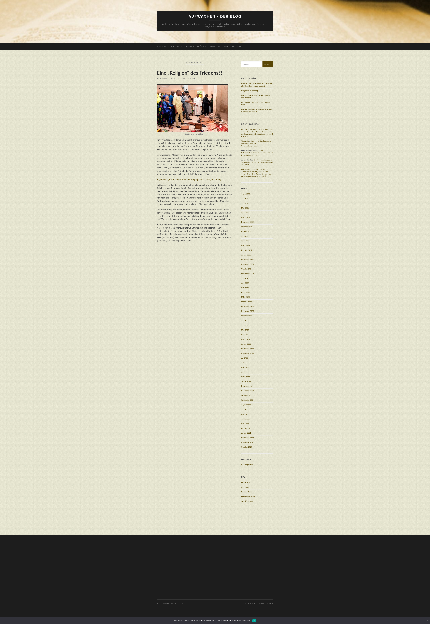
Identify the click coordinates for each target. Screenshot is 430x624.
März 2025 (245, 245)
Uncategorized (247, 465)
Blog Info (175, 46)
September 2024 (247, 274)
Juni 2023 (245, 325)
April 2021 (245, 419)
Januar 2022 (246, 381)
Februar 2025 (246, 250)
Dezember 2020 (247, 438)
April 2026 (245, 213)
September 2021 (247, 400)
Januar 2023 (246, 344)
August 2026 (246, 194)
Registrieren (245, 482)
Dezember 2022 (247, 349)
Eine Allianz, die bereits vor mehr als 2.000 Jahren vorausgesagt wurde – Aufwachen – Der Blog (255, 171)
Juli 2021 (244, 409)
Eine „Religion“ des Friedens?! (189, 73)
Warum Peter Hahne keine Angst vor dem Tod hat (255, 97)
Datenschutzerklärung (195, 46)
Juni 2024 (245, 283)
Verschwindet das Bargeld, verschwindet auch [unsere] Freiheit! (257, 134)
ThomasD (174, 79)
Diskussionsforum (232, 46)
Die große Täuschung (249, 91)
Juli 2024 (244, 278)
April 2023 (245, 334)
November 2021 (247, 391)
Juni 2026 (245, 203)
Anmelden (245, 487)
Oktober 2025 (246, 227)
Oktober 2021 (246, 395)
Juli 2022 (244, 358)
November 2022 (247, 353)
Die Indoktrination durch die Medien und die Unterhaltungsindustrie (256, 143)
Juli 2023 (244, 320)
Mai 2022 (245, 367)
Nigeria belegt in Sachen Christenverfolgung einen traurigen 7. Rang (189, 180)
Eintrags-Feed (246, 492)
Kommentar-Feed (248, 496)
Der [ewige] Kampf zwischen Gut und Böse (255, 104)
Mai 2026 (245, 208)
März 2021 (245, 423)
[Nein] (427, 621)
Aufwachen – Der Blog (173, 603)
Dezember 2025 (247, 222)
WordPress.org (247, 501)
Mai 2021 (245, 414)
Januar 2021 (246, 433)
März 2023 (245, 339)
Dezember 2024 (247, 260)
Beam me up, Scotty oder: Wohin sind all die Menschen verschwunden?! (257, 85)
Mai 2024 (245, 288)
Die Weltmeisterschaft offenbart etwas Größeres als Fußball (256, 111)
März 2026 (245, 217)
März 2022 (245, 377)
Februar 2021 (246, 428)
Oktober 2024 (246, 269)
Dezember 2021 (247, 386)
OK (254, 620)
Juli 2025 (244, 236)
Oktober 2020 (246, 447)
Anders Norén (258, 603)
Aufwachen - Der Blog (215, 16)
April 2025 (245, 241)
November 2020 (247, 442)
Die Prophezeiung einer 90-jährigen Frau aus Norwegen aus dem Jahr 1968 (257, 162)
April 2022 (245, 372)
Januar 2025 (246, 255)
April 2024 (245, 292)
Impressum (215, 46)
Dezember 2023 (247, 306)
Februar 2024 (246, 302)
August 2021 (246, 405)
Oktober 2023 (246, 316)
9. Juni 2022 (162, 79)
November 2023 (247, 311)
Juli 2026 (244, 199)
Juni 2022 (245, 363)
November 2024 (247, 264)
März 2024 (245, 297)
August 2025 (246, 231)
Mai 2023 (245, 330)
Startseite (161, 46)
